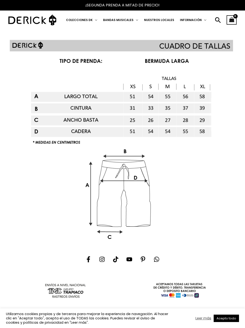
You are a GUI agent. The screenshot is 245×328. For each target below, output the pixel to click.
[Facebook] (88, 259)
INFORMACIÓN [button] (191, 20)
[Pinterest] (143, 259)
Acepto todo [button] (226, 318)
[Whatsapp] (156, 259)
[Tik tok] (115, 259)
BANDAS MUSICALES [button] (118, 20)
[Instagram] (102, 259)
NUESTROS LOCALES (159, 20)
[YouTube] (129, 259)
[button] (218, 20)
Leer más (203, 318)
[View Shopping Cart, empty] (232, 20)
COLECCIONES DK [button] (79, 20)
